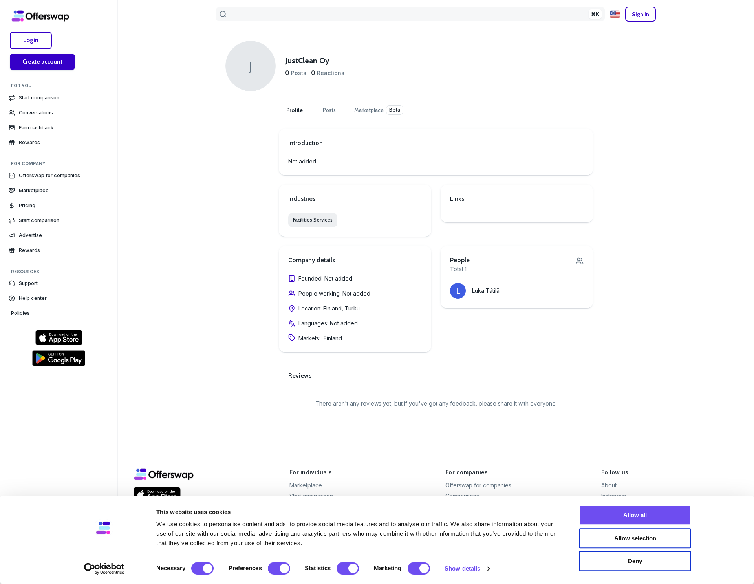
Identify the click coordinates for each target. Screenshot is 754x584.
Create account (42, 61)
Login (30, 40)
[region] (58, 305)
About (609, 485)
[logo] (40, 16)
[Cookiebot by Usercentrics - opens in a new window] (104, 569)
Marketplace (305, 485)
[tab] (378, 110)
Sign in (640, 14)
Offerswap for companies (478, 485)
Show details (462, 568)
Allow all (635, 515)
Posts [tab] (329, 110)
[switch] (279, 568)
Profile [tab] (294, 110)
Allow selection (635, 538)
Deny (635, 561)
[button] (58, 283)
